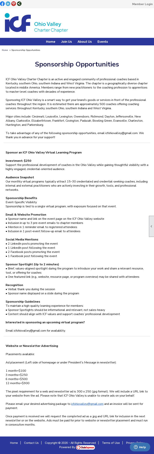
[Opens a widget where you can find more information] (140, 447)
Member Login (142, 4)
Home (50, 41)
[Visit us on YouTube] (13, 4)
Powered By (67, 447)
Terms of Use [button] (111, 443)
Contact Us (31, 443)
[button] (66, 41)
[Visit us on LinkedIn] (8, 4)
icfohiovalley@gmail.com (87, 404)
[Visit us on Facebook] (2, 4)
